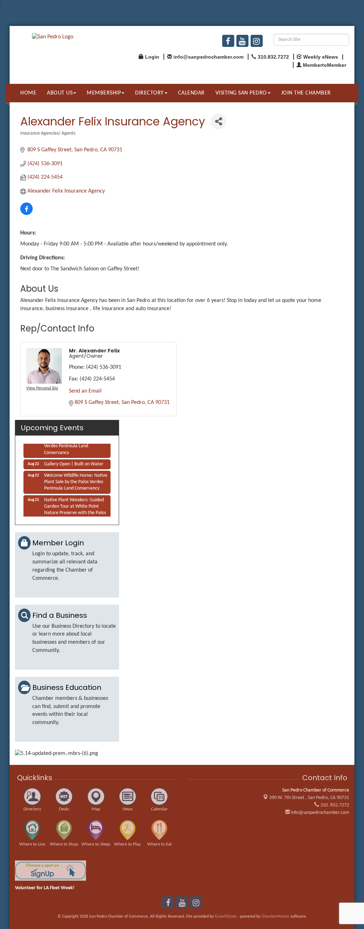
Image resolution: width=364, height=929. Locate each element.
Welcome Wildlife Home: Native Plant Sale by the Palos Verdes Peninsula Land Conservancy (75, 479)
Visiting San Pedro (241, 93)
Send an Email (85, 391)
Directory (149, 93)
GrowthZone (225, 916)
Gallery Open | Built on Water (73, 461)
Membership (104, 93)
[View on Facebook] (26, 213)
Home (28, 93)
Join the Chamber (306, 93)
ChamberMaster (275, 916)
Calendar (191, 93)
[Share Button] (218, 121)
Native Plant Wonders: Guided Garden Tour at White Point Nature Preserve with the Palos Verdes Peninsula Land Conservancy (75, 510)
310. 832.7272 (334, 805)
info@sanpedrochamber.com (319, 812)
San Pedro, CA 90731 (309, 797)
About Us (60, 93)
